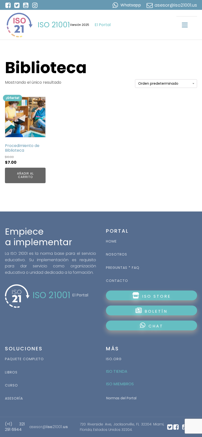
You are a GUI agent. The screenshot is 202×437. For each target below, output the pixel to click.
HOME (111, 241)
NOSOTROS (116, 254)
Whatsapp (130, 5)
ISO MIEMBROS (120, 384)
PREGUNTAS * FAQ (122, 268)
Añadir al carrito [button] (25, 175)
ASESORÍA (14, 398)
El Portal (103, 25)
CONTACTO (117, 281)
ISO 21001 (54, 24)
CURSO (11, 385)
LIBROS (11, 372)
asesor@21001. (48, 427)
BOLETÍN (155, 311)
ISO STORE (155, 296)
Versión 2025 (79, 25)
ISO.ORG (114, 359)
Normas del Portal (121, 398)
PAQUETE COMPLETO (24, 359)
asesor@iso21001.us (175, 5)
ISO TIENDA (116, 371)
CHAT (156, 326)
